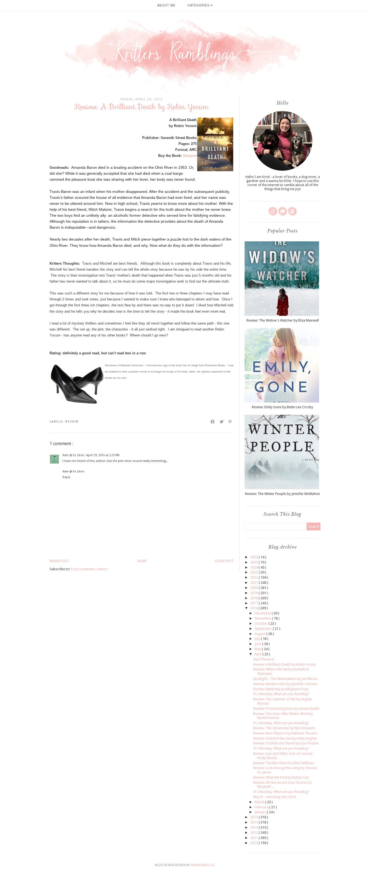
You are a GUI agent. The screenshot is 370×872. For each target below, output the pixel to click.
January (261, 812)
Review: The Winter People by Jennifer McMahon (282, 494)
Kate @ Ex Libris (74, 455)
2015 (254, 817)
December (263, 613)
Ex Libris (79, 471)
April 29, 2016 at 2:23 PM (102, 455)
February (262, 807)
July (258, 639)
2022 (254, 577)
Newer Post (59, 561)
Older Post (224, 561)
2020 (254, 588)
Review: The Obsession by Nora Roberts (284, 728)
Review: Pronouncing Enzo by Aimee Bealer (286, 708)
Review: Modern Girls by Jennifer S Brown (285, 684)
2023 (254, 572)
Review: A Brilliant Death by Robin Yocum (284, 664)
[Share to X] (221, 422)
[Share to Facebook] (212, 422)
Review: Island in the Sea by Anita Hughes (285, 738)
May (258, 649)
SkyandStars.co (202, 865)
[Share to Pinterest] (230, 422)
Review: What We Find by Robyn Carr (281, 777)
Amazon (190, 156)
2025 (254, 562)
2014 (254, 822)
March (260, 802)
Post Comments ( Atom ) (89, 569)
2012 (254, 833)
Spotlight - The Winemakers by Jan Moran (285, 679)
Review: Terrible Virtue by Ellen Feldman (283, 763)
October (261, 623)
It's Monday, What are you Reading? (281, 694)
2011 (254, 838)
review (72, 421)
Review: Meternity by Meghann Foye (281, 689)
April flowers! (263, 659)
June (258, 644)
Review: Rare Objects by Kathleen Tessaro (285, 733)
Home (142, 561)
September (264, 629)
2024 (254, 567)
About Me (166, 5)
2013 (254, 827)
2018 (254, 598)
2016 (254, 608)
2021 (254, 583)
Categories (198, 5)
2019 (254, 593)
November (263, 618)
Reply (66, 477)
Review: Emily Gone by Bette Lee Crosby (282, 407)
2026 (254, 557)
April (258, 654)
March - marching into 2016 (274, 797)
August (260, 634)
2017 (254, 603)
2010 (254, 843)
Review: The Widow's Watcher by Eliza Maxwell (282, 320)
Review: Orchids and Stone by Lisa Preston (286, 743)
